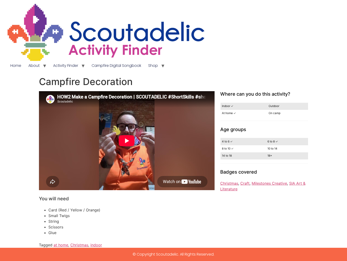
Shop (153, 65)
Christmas (229, 183)
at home (61, 245)
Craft (245, 183)
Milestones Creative (269, 183)
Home (15, 65)
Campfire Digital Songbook (116, 65)
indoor (96, 245)
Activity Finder (65, 65)
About (34, 65)
